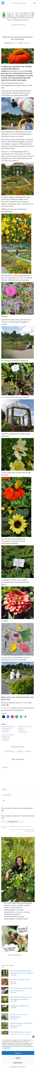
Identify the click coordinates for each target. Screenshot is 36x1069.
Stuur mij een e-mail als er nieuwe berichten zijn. (17, 817)
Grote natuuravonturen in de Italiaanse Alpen (16, 827)
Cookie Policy (13, 1066)
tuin (22, 703)
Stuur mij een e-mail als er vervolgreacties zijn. (17, 809)
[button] (33, 1037)
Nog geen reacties (17, 747)
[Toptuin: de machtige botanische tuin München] (17, 56)
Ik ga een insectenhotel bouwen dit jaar (7, 735)
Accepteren (18, 1053)
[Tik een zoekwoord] (34, 3)
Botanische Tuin (10, 751)
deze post (6, 708)
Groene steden (18, 25)
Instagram (19, 912)
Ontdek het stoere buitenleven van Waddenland (22, 830)
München (28, 751)
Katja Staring (26, 43)
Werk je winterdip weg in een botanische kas (8, 727)
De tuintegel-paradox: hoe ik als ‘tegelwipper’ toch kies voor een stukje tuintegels (20, 1034)
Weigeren (18, 1058)
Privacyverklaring (21, 1066)
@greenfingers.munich (15, 71)
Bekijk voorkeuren (18, 1063)
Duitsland (20, 751)
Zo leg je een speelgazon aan (19, 1006)
